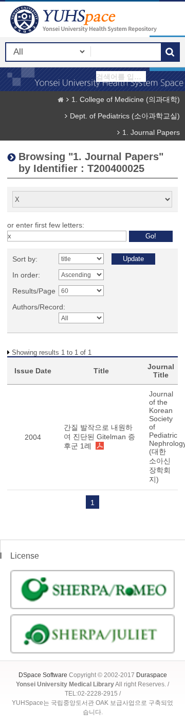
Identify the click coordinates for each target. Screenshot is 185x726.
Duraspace (151, 675)
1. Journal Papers (151, 132)
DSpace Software (42, 675)
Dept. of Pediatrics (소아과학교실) (125, 116)
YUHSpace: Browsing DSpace (84, 19)
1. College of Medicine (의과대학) (125, 99)
